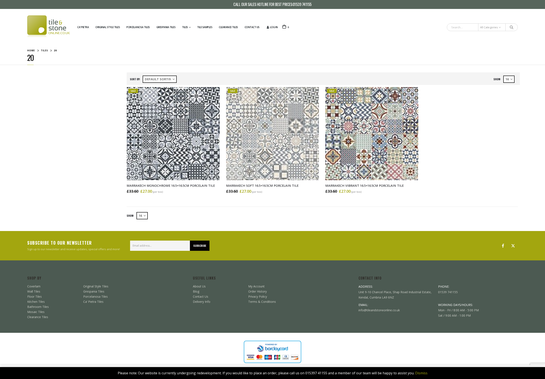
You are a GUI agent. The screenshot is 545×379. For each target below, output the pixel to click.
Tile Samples (204, 27)
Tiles (185, 27)
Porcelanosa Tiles (138, 27)
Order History (257, 291)
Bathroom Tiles (38, 307)
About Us (199, 286)
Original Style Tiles (107, 27)
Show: (497, 79)
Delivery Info (201, 302)
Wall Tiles (33, 291)
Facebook (503, 245)
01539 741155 (302, 4)
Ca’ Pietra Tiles (93, 302)
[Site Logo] (48, 27)
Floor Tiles (34, 296)
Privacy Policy (257, 296)
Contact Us (252, 27)
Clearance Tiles (228, 27)
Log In (274, 27)
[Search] (512, 27)
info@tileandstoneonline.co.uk (379, 310)
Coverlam (33, 286)
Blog (196, 291)
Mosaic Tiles (35, 312)
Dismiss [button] (421, 373)
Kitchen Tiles (36, 302)
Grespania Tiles (166, 27)
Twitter (513, 245)
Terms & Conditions (262, 302)
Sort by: (135, 79)
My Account (256, 286)
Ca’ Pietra (83, 27)
